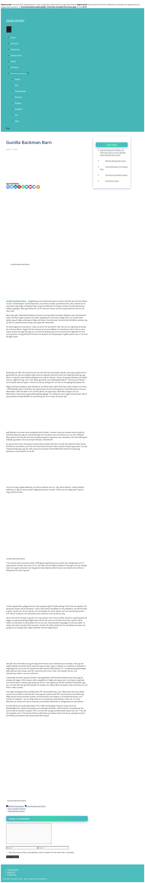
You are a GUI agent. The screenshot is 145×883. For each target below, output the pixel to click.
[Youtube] (30, 187)
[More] (38, 187)
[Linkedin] (15, 187)
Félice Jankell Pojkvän (17, 808)
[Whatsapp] (23, 187)
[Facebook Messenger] (26, 187)
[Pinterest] (19, 187)
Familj (13, 61)
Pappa (17, 79)
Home (12, 37)
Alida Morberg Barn (16, 811)
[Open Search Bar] (8, 128)
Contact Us (14, 49)
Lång (17, 121)
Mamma (18, 97)
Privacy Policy (16, 55)
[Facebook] (8, 187)
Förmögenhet (20, 91)
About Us (14, 43)
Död (16, 85)
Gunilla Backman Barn (16, 301)
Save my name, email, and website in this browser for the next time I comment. (41, 852)
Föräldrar (14, 67)
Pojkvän (18, 103)
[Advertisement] (47, 167)
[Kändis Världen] (9, 13)
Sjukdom (18, 109)
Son (16, 115)
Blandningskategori (18, 73)
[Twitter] (12, 187)
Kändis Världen (15, 20)
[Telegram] (34, 187)
